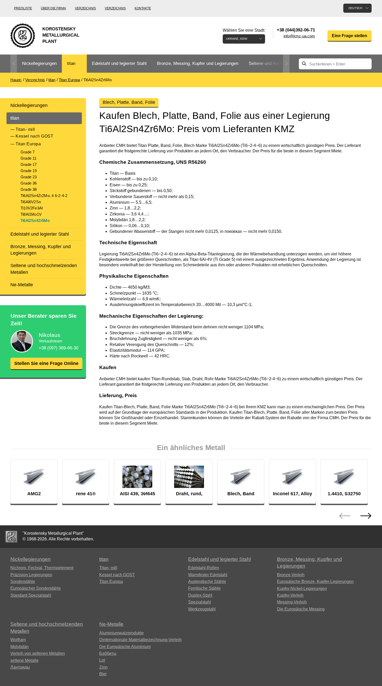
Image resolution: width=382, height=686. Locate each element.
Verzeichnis (85, 8)
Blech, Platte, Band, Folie (129, 102)
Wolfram (18, 639)
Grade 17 (29, 164)
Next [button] (286, 64)
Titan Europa (28, 144)
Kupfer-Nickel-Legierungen (302, 588)
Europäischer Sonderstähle (35, 588)
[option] (39, 64)
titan (71, 63)
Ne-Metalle (21, 284)
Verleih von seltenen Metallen (37, 653)
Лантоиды (20, 667)
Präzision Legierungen (31, 575)
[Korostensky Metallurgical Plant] (11, 537)
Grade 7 (28, 152)
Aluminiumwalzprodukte (121, 633)
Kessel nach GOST (34, 136)
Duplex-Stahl (200, 595)
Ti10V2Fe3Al (32, 208)
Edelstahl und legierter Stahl (119, 63)
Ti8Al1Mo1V (31, 214)
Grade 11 (29, 158)
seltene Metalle (24, 660)
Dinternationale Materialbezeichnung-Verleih (140, 639)
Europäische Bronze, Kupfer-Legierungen (315, 581)
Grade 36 (29, 183)
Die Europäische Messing (301, 609)
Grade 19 (29, 170)
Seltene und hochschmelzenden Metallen (43, 269)
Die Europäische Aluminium (125, 646)
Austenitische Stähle (207, 581)
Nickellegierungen (39, 63)
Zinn (103, 667)
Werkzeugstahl (202, 609)
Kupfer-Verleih (290, 595)
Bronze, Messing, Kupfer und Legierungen (197, 63)
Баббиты (107, 653)
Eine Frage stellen (349, 35)
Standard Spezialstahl (30, 595)
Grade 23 (29, 177)
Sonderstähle (22, 581)
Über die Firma (53, 8)
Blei (103, 674)
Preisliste (23, 8)
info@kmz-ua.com (299, 36)
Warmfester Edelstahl (207, 575)
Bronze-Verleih (291, 575)
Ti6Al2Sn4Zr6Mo (35, 220)
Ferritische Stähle (204, 588)
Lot (102, 660)
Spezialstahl (199, 602)
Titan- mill (25, 129)
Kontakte (143, 8)
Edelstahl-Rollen (203, 568)
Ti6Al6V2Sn (31, 202)
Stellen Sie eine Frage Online (46, 363)
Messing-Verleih (292, 602)
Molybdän (19, 646)
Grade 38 (29, 189)
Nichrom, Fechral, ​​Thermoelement (41, 568)
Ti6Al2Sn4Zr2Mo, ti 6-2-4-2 (44, 195)
